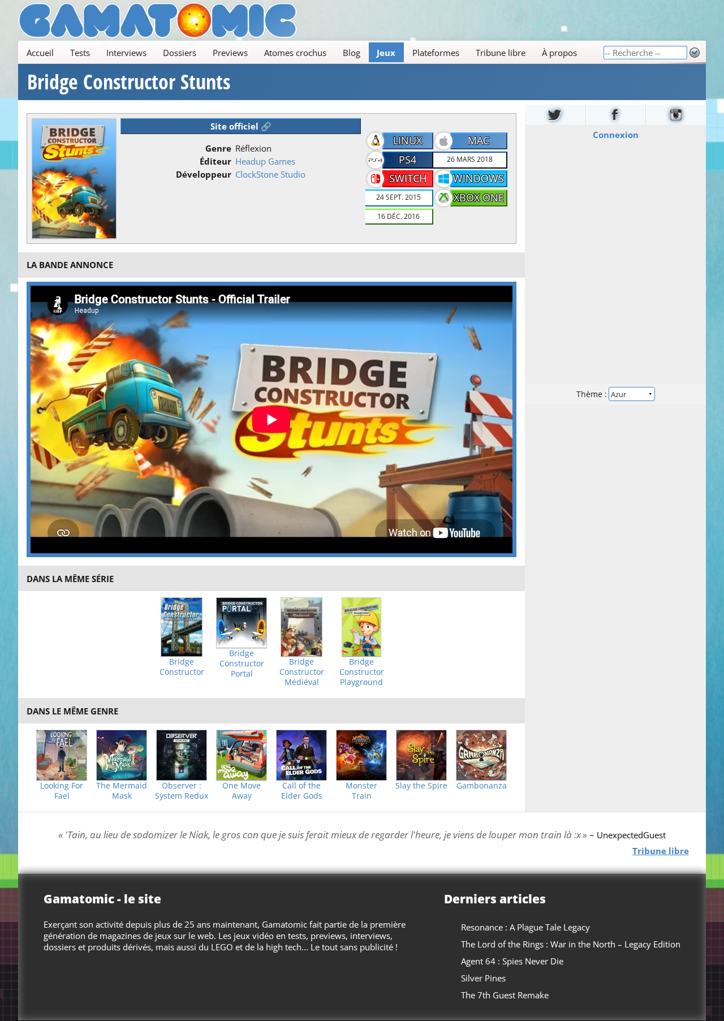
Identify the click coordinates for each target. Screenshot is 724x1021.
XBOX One (479, 197)
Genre (218, 148)
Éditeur (215, 161)
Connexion (616, 134)
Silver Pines (483, 978)
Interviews (126, 52)
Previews (230, 52)
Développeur (203, 174)
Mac (478, 140)
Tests (80, 52)
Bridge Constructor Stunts (128, 82)
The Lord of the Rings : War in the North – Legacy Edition (570, 944)
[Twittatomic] (555, 114)
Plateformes (435, 52)
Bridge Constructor (182, 667)
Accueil (40, 52)
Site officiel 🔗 (241, 126)
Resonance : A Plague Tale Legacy (525, 927)
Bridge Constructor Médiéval (301, 672)
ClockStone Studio (270, 174)
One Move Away (241, 791)
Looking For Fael (61, 791)
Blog (351, 52)
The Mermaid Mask (121, 791)
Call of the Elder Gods (301, 791)
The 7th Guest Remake (505, 995)
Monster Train (361, 791)
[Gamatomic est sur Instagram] (676, 114)
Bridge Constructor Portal (241, 663)
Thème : (592, 394)
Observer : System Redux (181, 791)
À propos (559, 52)
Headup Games (265, 161)
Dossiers (179, 52)
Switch (407, 178)
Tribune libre (500, 52)
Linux (407, 140)
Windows (478, 178)
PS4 (407, 159)
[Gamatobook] (616, 114)
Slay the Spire (421, 786)
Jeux (386, 52)
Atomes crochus (295, 52)
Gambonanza (481, 786)
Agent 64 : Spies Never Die (512, 961)
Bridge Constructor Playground (361, 672)
